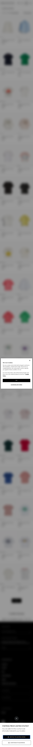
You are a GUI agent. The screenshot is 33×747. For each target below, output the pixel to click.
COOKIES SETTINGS (16, 384)
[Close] (16, 718)
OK (16, 380)
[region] (16, 373)
